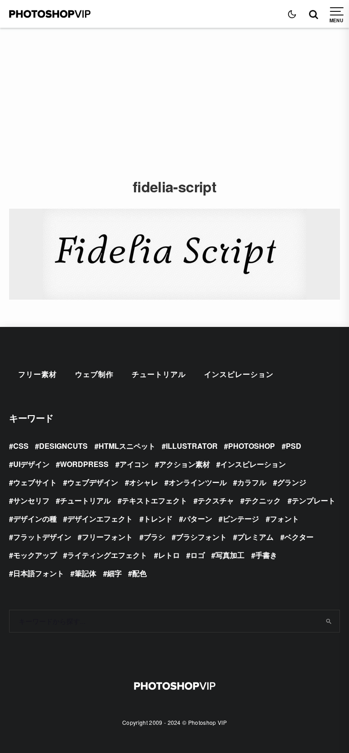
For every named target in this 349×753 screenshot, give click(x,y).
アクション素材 (184, 464)
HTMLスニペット (127, 446)
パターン (197, 518)
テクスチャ (216, 500)
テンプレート (313, 500)
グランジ (291, 482)
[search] (329, 621)
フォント (284, 518)
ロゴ (197, 555)
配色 (139, 573)
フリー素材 (37, 374)
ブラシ (154, 537)
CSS (21, 446)
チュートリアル (159, 374)
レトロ (169, 555)
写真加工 (229, 555)
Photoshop (251, 446)
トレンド (158, 518)
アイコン (134, 464)
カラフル (251, 482)
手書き (266, 555)
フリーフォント (107, 537)
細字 (114, 573)
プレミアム (255, 537)
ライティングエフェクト (107, 555)
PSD (293, 446)
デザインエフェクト (100, 518)
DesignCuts (63, 446)
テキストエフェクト (154, 500)
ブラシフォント (201, 537)
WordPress (84, 464)
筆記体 (85, 573)
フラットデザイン (42, 537)
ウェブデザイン (92, 482)
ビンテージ (241, 518)
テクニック (262, 500)
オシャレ (143, 482)
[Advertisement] (174, 96)
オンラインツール (198, 482)
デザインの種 (35, 518)
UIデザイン (31, 464)
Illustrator (192, 446)
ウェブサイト (35, 482)
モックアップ (35, 555)
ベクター (299, 537)
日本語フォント (38, 573)
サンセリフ (31, 500)
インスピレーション (239, 374)
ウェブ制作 (94, 374)
